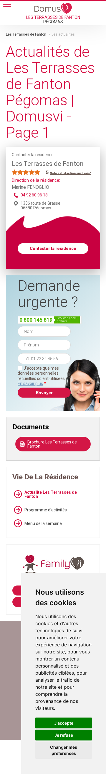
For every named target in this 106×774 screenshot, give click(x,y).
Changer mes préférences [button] (63, 750)
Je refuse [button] (63, 735)
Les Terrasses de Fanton (26, 34)
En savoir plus (30, 383)
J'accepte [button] (63, 722)
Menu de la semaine (43, 523)
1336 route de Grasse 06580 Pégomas (40, 205)
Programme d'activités (45, 510)
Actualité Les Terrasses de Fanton (50, 494)
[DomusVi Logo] (53, 8)
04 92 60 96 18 (34, 195)
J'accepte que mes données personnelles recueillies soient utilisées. (42, 376)
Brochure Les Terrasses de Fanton (52, 444)
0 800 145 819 (35, 320)
